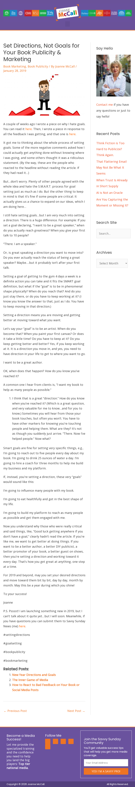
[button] (67, 24)
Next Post (76, 711)
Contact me (104, 105)
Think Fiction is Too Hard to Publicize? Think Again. (110, 149)
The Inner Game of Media (30, 680)
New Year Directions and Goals (34, 675)
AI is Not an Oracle (109, 193)
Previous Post (15, 711)
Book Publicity (38, 66)
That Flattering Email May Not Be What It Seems (111, 167)
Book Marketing (14, 66)
